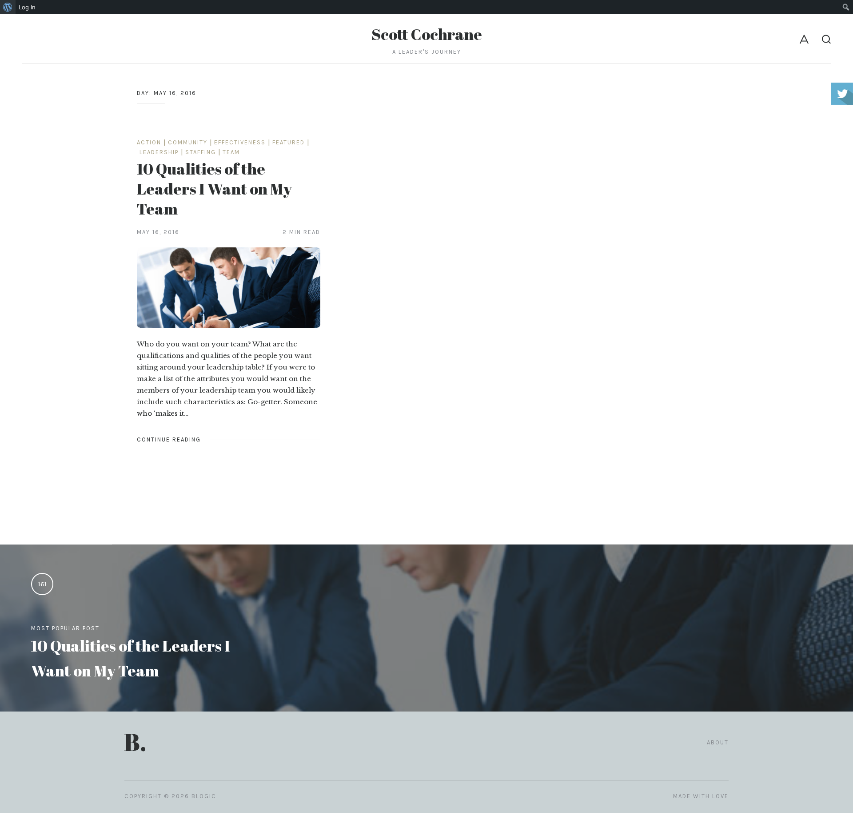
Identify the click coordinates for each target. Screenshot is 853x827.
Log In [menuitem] (27, 7)
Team (231, 152)
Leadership (159, 152)
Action (149, 142)
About (718, 742)
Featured (288, 142)
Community (187, 142)
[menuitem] (8, 7)
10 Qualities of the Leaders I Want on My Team (214, 188)
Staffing (200, 152)
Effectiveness (240, 142)
